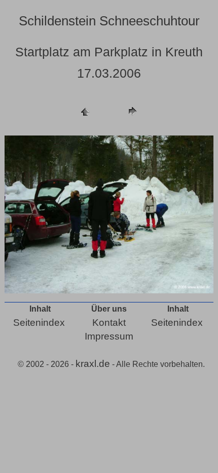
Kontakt (109, 322)
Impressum (109, 336)
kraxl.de (93, 363)
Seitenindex (39, 322)
